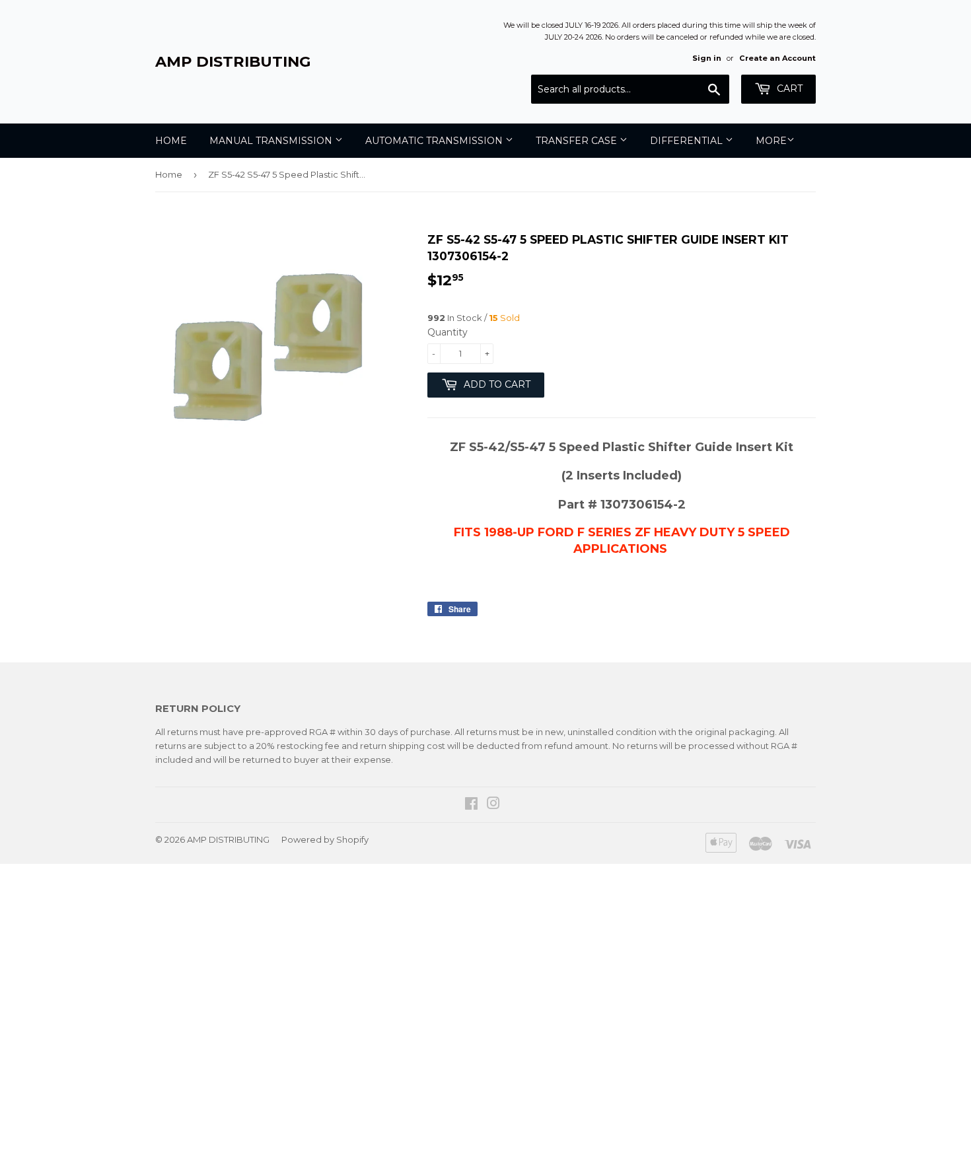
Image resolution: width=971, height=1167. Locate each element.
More (771, 141)
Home (171, 141)
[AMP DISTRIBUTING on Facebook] (471, 805)
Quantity (447, 332)
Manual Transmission (272, 141)
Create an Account (777, 58)
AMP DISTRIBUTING (233, 61)
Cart (788, 88)
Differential (687, 141)
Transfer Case (578, 141)
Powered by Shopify (325, 839)
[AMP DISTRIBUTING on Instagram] (493, 805)
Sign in (706, 58)
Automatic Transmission (435, 141)
